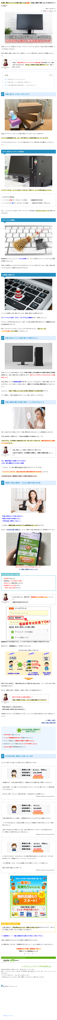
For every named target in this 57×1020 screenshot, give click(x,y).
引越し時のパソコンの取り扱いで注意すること (19, 82)
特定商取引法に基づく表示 (8, 1015)
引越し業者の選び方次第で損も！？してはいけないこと (22, 85)
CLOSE (51, 75)
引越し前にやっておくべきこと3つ (16, 79)
